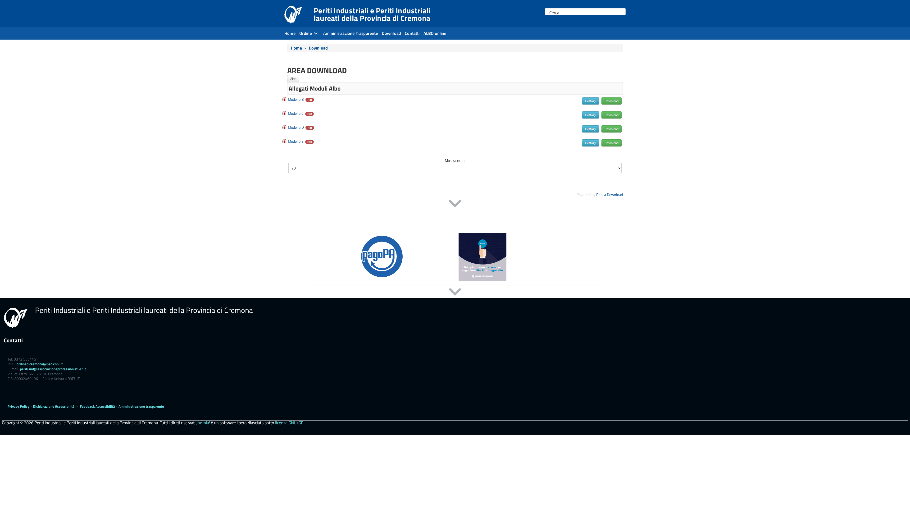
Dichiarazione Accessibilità (53, 406)
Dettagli (590, 100)
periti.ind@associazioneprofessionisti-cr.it (53, 369)
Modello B (296, 99)
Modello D (296, 127)
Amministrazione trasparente (141, 406)
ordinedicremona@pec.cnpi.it (40, 364)
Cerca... (555, 12)
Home (290, 33)
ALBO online (434, 33)
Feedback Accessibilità (97, 406)
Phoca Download (609, 194)
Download (391, 33)
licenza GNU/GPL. (291, 423)
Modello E (296, 141)
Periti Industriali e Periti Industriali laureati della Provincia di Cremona (372, 14)
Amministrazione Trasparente (350, 33)
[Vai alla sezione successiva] (455, 203)
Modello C (296, 113)
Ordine (305, 33)
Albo (293, 78)
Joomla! (203, 423)
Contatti (412, 33)
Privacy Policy (18, 406)
